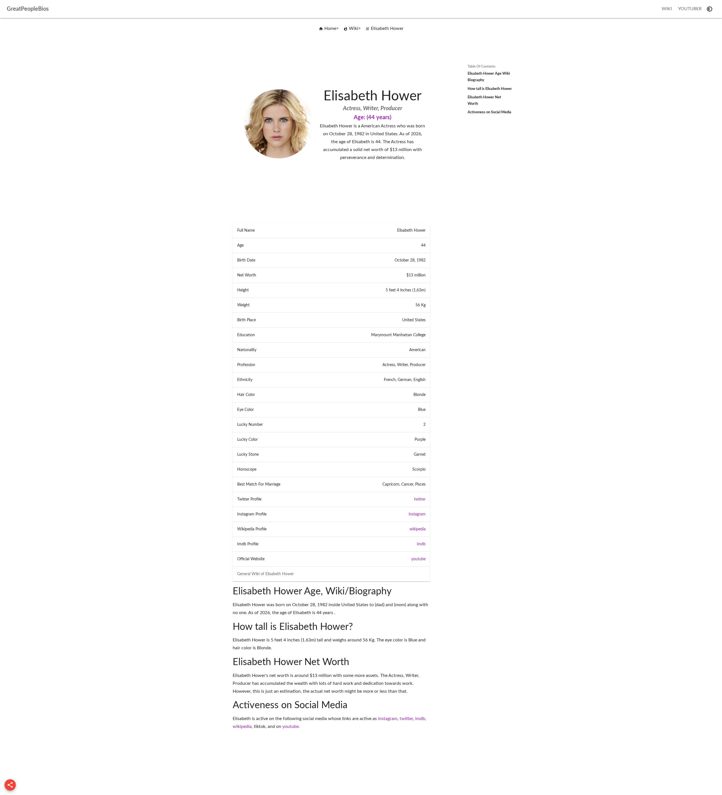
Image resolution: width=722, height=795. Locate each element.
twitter (420, 499)
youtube (418, 559)
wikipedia (418, 529)
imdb (421, 544)
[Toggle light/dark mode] (709, 9)
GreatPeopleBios (28, 9)
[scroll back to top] (10, 784)
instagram (417, 514)
